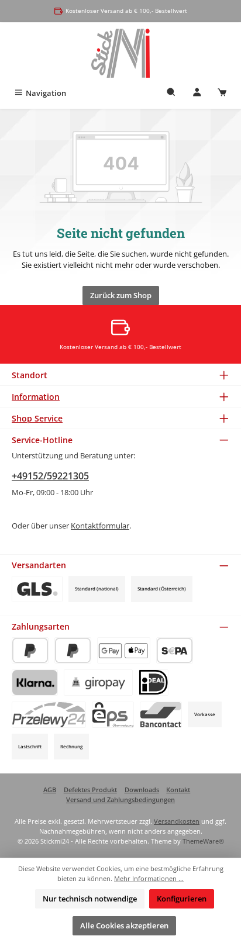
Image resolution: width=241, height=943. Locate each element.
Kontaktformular (100, 525)
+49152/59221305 (50, 475)
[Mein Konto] (197, 93)
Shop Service (37, 418)
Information (36, 396)
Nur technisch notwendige (90, 898)
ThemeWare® (203, 841)
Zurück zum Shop (121, 295)
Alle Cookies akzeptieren (124, 925)
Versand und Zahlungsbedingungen (120, 799)
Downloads (142, 789)
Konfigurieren (181, 898)
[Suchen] (171, 93)
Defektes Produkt (90, 789)
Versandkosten (176, 821)
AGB (49, 789)
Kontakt (178, 789)
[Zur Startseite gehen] (120, 53)
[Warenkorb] (222, 93)
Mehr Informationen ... (149, 878)
